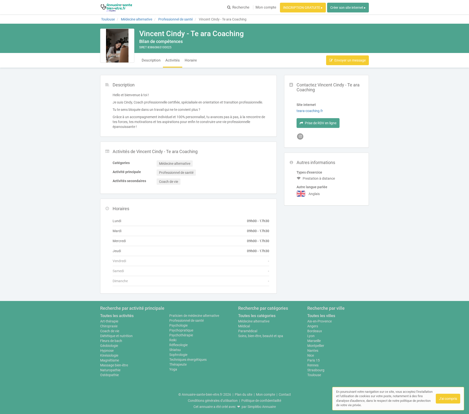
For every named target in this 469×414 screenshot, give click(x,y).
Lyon (311, 336)
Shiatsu (175, 350)
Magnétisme (109, 360)
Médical (244, 326)
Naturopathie (110, 370)
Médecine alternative (253, 321)
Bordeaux (314, 331)
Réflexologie (178, 345)
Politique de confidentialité (261, 401)
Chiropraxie (108, 326)
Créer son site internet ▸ (348, 8)
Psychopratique (181, 330)
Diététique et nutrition (116, 336)
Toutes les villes (321, 315)
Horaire (191, 60)
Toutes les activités (117, 315)
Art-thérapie (109, 321)
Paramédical (247, 331)
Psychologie (178, 325)
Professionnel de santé (186, 320)
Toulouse (314, 375)
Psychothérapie (181, 335)
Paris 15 (313, 360)
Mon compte (266, 7)
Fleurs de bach (111, 341)
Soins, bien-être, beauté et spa (260, 336)
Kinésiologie (109, 355)
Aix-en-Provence (319, 321)
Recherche (240, 7)
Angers (312, 326)
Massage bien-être (114, 365)
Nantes (312, 350)
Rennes (313, 365)
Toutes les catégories (257, 315)
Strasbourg (315, 370)
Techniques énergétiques (188, 360)
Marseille (314, 341)
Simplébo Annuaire (261, 407)
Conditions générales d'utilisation (213, 401)
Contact (285, 394)
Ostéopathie (109, 375)
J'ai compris (448, 399)
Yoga (173, 369)
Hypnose (107, 350)
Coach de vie (109, 331)
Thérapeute (178, 364)
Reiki (172, 340)
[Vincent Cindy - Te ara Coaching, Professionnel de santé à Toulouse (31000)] (117, 45)
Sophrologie (178, 355)
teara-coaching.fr (310, 111)
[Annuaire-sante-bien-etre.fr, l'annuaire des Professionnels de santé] (116, 7)
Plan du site (243, 394)
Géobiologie (109, 346)
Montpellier (315, 346)
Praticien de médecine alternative (194, 316)
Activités (172, 60)
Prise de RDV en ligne (320, 123)
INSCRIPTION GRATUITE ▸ (303, 8)
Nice (310, 355)
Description (151, 60)
